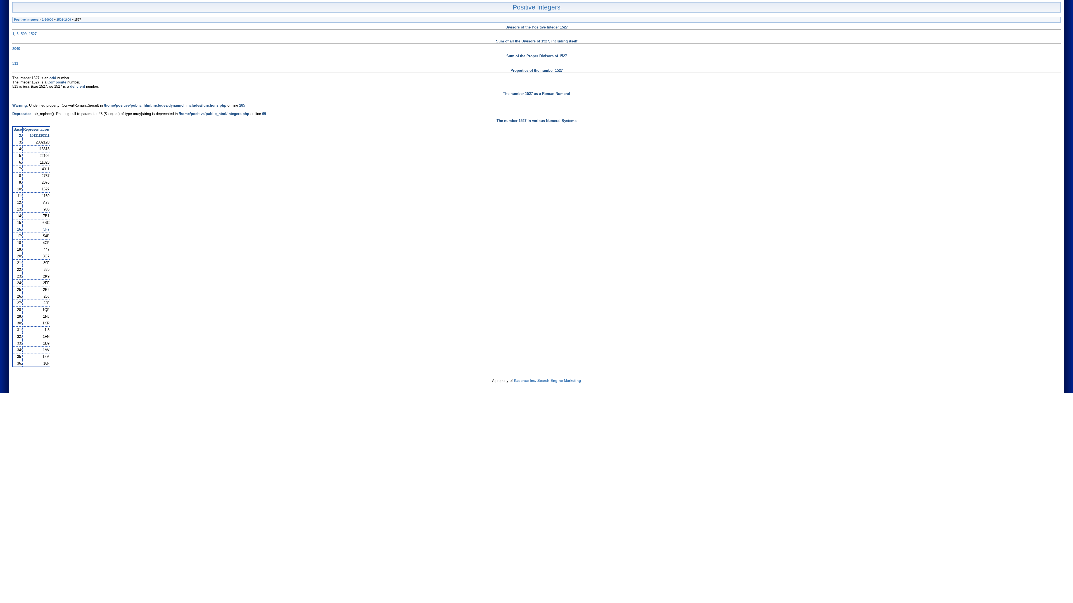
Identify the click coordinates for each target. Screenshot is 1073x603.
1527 (33, 34)
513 (15, 63)
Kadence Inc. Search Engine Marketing (547, 381)
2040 (16, 49)
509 (24, 34)
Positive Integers (537, 7)
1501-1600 (63, 19)
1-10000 (47, 19)
